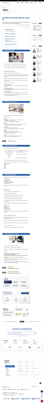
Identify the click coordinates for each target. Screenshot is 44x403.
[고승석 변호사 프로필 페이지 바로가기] (37, 68)
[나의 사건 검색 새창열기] (3, 399)
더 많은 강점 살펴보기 (24, 293)
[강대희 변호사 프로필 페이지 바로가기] (37, 80)
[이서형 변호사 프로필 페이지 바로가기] (37, 74)
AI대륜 (40, 0)
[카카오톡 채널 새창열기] (7, 399)
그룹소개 (18, 2)
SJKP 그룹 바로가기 (34, 386)
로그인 (18, 0)
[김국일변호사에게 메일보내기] (41, 48)
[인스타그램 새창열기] (10, 399)
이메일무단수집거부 (22, 389)
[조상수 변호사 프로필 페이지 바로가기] (37, 56)
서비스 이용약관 (5, 389)
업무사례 (22, 2)
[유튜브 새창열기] (8, 399)
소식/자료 (35, 2)
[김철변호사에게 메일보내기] (41, 61)
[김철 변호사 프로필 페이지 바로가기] (37, 63)
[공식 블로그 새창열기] (5, 399)
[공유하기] (41, 19)
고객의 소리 (25, 0)
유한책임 (18, 389)
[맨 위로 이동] (40, 383)
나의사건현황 (21, 0)
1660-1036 (32, 0)
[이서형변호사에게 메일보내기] (41, 72)
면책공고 (14, 389)
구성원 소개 (31, 2)
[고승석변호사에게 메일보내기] (41, 66)
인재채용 (37, 0)
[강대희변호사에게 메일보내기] (41, 78)
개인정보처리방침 (10, 389)
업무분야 (26, 2)
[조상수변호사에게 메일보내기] (41, 55)
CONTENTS (26, 28)
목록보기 (22, 321)
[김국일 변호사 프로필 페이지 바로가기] (37, 50)
